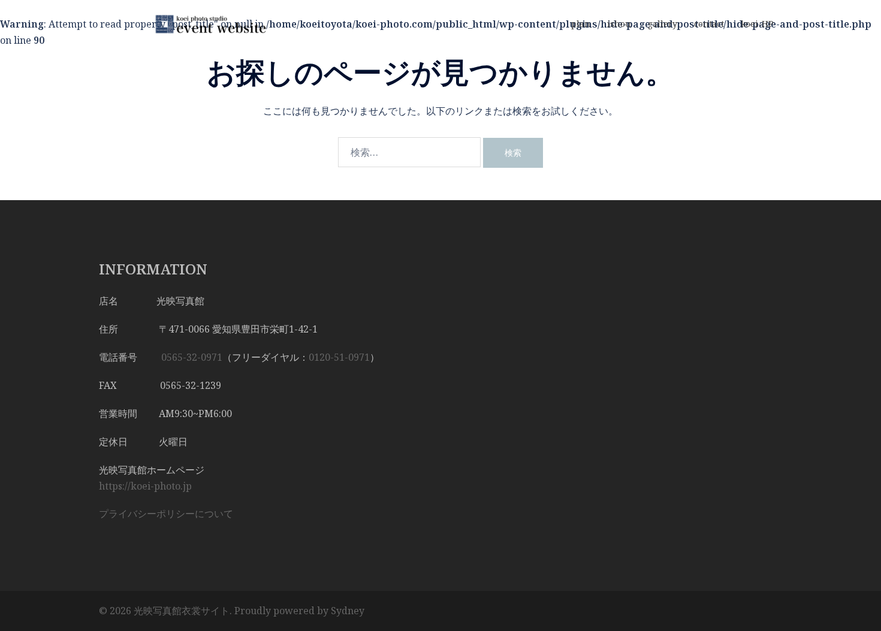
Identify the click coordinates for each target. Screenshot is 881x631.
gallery (662, 23)
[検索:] (409, 152)
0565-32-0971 (191, 357)
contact (709, 23)
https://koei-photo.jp (145, 486)
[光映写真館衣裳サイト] (207, 23)
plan (580, 23)
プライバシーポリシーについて (166, 513)
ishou (619, 23)
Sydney (347, 610)
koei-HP (757, 23)
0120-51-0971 (339, 357)
